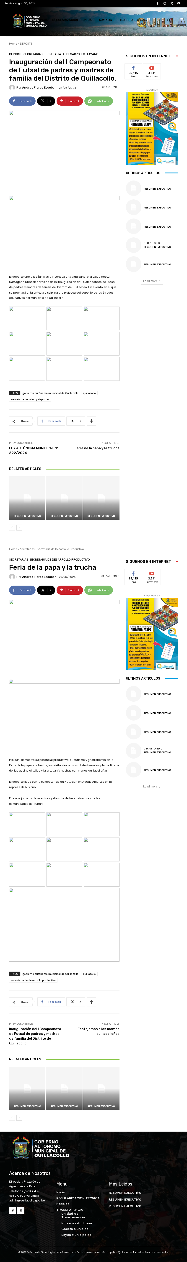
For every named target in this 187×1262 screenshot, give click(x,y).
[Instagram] (164, 3)
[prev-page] (12, 528)
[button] (168, 20)
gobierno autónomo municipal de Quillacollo (50, 393)
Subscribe (152, 67)
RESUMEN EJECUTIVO (64, 516)
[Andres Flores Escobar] (12, 88)
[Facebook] (157, 3)
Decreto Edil (153, 243)
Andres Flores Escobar (39, 87)
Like (133, 67)
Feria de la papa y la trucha (97, 448)
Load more (150, 281)
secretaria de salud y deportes (30, 399)
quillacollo (89, 393)
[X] (171, 3)
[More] (91, 421)
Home (13, 44)
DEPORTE (26, 44)
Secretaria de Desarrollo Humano (71, 54)
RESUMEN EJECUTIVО (27, 516)
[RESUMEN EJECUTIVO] (64, 498)
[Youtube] (178, 3)
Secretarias (33, 54)
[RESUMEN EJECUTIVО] (27, 498)
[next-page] (19, 528)
